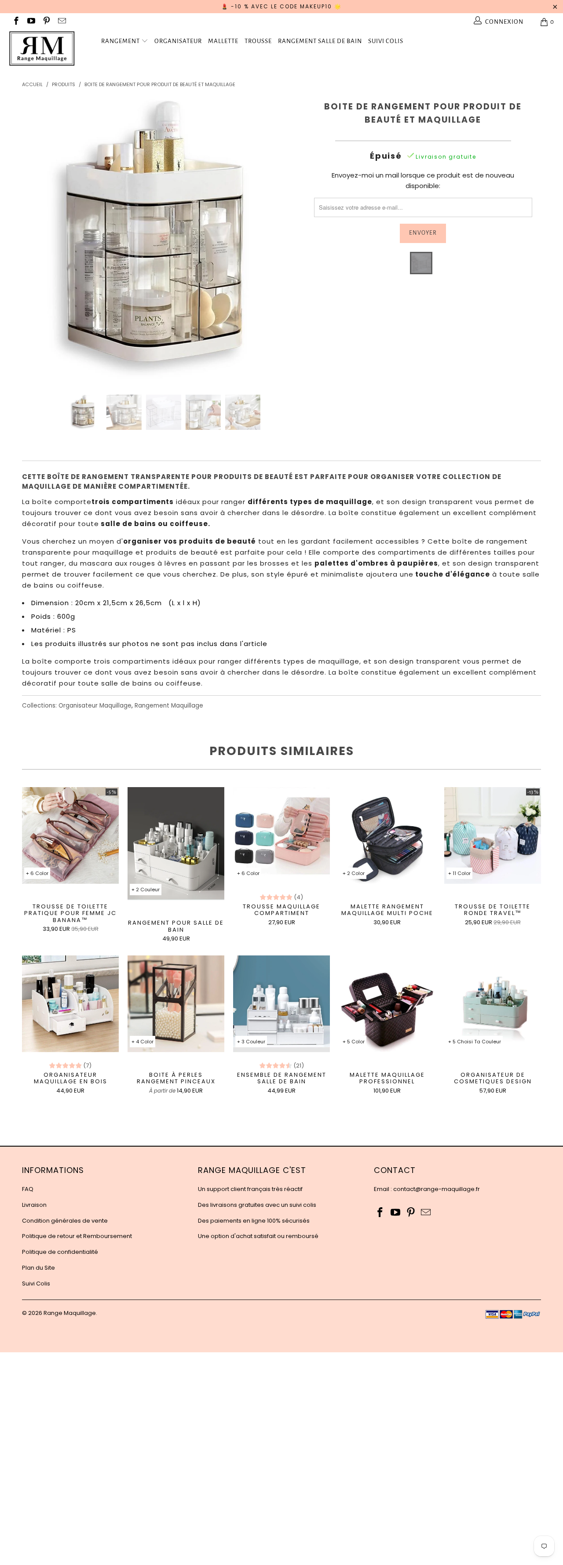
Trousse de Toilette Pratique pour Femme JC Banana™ (70, 835)
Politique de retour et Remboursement (77, 1236)
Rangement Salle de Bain (320, 41)
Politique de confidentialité (60, 1252)
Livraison (34, 1205)
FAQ (27, 1189)
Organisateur (178, 41)
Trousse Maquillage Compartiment (281, 835)
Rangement (120, 41)
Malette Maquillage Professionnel (387, 1003)
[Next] (290, 239)
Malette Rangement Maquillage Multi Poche (387, 835)
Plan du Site (38, 1268)
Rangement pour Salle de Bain (176, 843)
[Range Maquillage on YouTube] (31, 21)
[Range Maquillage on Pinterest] (46, 21)
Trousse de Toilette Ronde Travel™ (492, 835)
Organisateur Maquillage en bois (70, 1003)
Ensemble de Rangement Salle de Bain (281, 1003)
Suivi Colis (385, 41)
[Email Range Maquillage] (61, 21)
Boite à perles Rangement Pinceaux (176, 1003)
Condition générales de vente (65, 1220)
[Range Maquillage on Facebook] (15, 21)
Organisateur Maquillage (95, 705)
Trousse (258, 41)
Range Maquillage (70, 1313)
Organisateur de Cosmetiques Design (492, 1003)
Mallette (223, 41)
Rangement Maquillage (169, 705)
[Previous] (37, 239)
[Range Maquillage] (49, 48)
